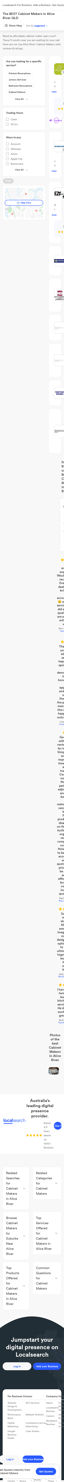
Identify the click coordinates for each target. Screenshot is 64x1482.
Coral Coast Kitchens (32, 585)
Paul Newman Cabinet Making (32, 727)
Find (20, 25)
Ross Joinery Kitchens (32, 661)
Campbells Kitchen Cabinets (32, 542)
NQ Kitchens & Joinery (32, 699)
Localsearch (8, 25)
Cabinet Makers (34, 25)
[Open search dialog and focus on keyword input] (6, 15)
